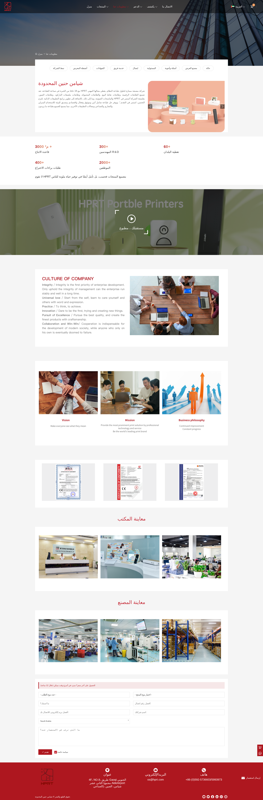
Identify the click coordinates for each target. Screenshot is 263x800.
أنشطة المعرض (80, 68)
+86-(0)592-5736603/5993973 (204, 779)
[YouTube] (203, 796)
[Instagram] (225, 796)
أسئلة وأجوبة (170, 68)
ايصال (135, 68)
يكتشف (151, 6)
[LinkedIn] (217, 796)
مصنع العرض (191, 68)
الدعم (136, 6)
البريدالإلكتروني (155, 774)
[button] (222, 106)
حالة (208, 68)
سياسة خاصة (63, 752)
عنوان (107, 774)
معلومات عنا (119, 6)
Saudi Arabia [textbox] (45, 721)
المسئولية (151, 68)
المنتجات (101, 6)
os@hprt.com (155, 779)
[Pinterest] (221, 796)
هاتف (203, 774)
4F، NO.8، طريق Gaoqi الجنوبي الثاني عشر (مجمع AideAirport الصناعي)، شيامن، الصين (107, 783)
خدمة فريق (119, 68)
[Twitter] (208, 796)
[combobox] (84, 721)
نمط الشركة (58, 68)
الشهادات (100, 68)
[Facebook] (212, 796)
